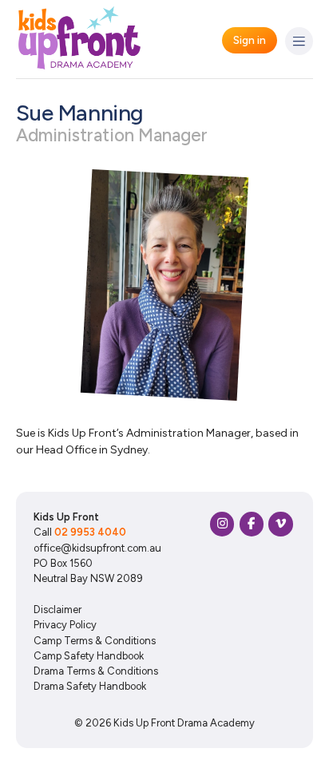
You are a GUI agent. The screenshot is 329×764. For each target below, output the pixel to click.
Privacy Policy (65, 625)
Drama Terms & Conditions (96, 671)
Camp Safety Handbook (89, 656)
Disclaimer (57, 610)
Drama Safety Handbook (90, 686)
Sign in (249, 40)
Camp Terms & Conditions (95, 641)
